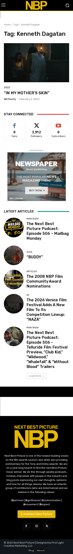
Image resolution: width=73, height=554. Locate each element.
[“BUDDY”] (14, 255)
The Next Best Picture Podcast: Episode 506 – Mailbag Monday (47, 231)
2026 (29, 252)
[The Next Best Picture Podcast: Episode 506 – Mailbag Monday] (14, 227)
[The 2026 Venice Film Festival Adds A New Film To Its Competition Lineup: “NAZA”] (14, 304)
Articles (31, 271)
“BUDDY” (34, 257)
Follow (36, 123)
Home (7, 24)
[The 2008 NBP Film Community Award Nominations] (14, 279)
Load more (35, 375)
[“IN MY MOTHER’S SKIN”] (36, 62)
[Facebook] (26, 526)
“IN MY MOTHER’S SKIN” (26, 93)
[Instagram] (36, 526)
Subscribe (59, 123)
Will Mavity (10, 99)
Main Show (32, 219)
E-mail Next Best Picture (36, 514)
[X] (47, 526)
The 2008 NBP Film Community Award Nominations (44, 281)
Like (14, 123)
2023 (7, 87)
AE (27, 295)
